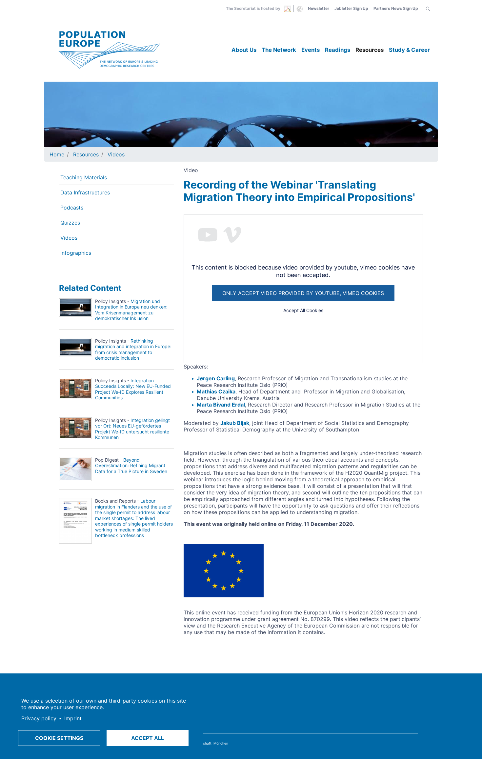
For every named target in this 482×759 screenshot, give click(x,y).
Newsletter (318, 8)
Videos (116, 154)
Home (57, 154)
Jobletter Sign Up (351, 8)
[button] (427, 8)
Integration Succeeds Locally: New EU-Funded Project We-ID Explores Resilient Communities (133, 389)
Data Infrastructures (85, 192)
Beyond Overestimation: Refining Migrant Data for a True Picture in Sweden (131, 465)
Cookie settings (59, 738)
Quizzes (70, 222)
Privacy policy (38, 718)
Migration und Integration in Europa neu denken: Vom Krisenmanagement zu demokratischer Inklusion (131, 309)
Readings (337, 50)
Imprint (73, 718)
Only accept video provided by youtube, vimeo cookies (303, 293)
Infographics (75, 253)
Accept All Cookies (303, 310)
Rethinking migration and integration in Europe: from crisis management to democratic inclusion (133, 349)
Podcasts (71, 207)
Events (310, 50)
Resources (369, 50)
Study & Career (409, 50)
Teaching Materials (83, 177)
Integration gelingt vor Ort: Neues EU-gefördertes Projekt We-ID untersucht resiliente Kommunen (132, 428)
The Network (279, 50)
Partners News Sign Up (395, 8)
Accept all (147, 738)
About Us (243, 50)
